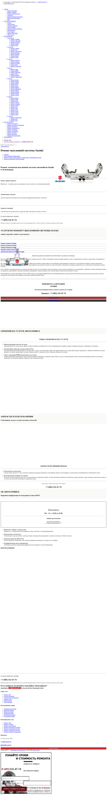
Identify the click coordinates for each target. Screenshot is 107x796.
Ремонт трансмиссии (10, 726)
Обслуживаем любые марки (12, 156)
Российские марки (9, 716)
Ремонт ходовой (8, 724)
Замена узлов (8, 699)
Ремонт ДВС (7, 723)
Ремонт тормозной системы (12, 730)
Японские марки (9, 712)
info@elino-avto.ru (9, 3)
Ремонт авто (7, 694)
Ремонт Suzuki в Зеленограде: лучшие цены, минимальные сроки (22, 157)
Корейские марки (9, 710)
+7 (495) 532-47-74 (42, 2)
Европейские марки (9, 715)
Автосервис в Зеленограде (18, 750)
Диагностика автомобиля (11, 697)
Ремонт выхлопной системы (12, 727)
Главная (6, 154)
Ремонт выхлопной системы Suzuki (14, 159)
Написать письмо (54, 300)
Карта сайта (36, 750)
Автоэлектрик (8, 702)
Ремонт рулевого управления (12, 732)
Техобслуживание (9, 696)
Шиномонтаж (8, 700)
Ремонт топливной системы (12, 729)
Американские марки (10, 709)
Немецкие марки (9, 713)
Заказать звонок (53, 297)
